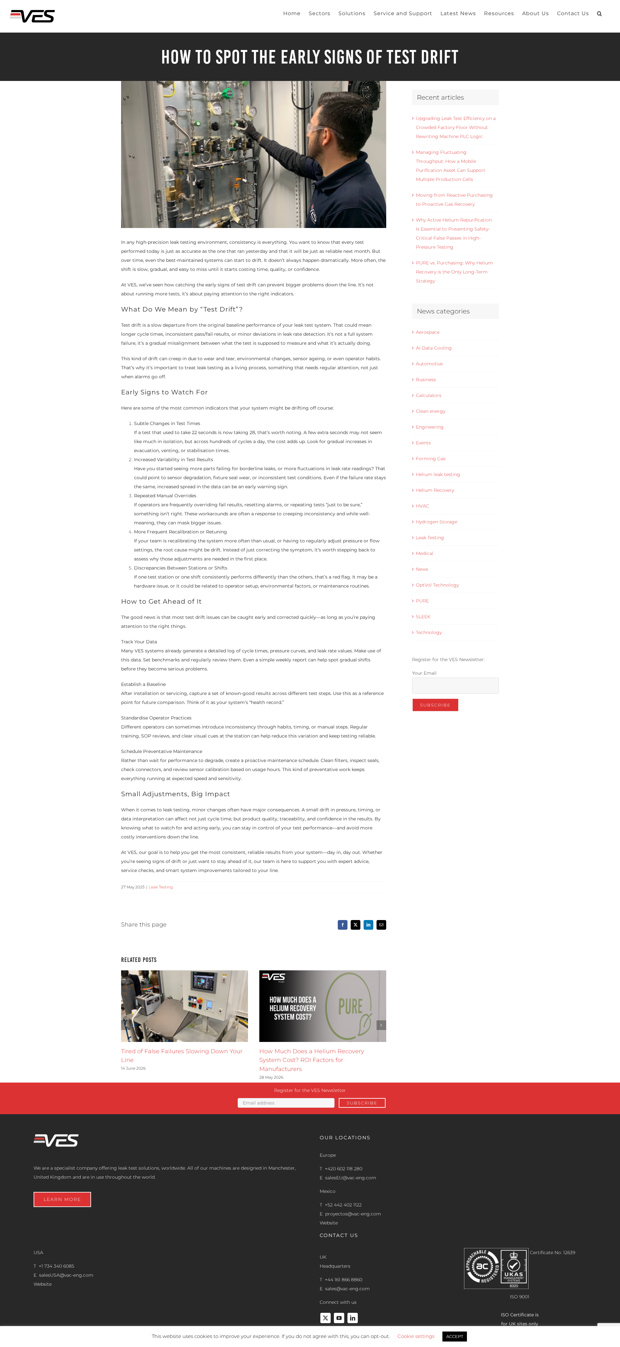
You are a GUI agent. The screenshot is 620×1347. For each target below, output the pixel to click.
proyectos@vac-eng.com (353, 1214)
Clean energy (430, 411)
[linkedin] (352, 1318)
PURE (422, 601)
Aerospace (427, 332)
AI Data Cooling (434, 348)
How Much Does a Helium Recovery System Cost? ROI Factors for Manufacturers (311, 1060)
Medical (424, 553)
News (422, 569)
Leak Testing (161, 887)
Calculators (428, 395)
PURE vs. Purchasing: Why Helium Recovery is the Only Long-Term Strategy (454, 272)
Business (426, 379)
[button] (599, 13)
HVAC (422, 506)
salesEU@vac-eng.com (350, 1178)
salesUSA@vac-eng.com (66, 1275)
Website (329, 1223)
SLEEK (423, 616)
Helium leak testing (438, 474)
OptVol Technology (437, 585)
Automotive (429, 364)
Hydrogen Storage (436, 522)
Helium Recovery (435, 490)
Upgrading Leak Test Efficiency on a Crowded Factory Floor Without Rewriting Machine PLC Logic (456, 127)
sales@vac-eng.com (347, 1289)
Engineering (430, 427)
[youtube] (339, 1318)
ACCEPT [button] (454, 1336)
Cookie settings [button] (416, 1336)
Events (423, 443)
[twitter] (325, 1318)
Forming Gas (431, 458)
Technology (429, 632)
